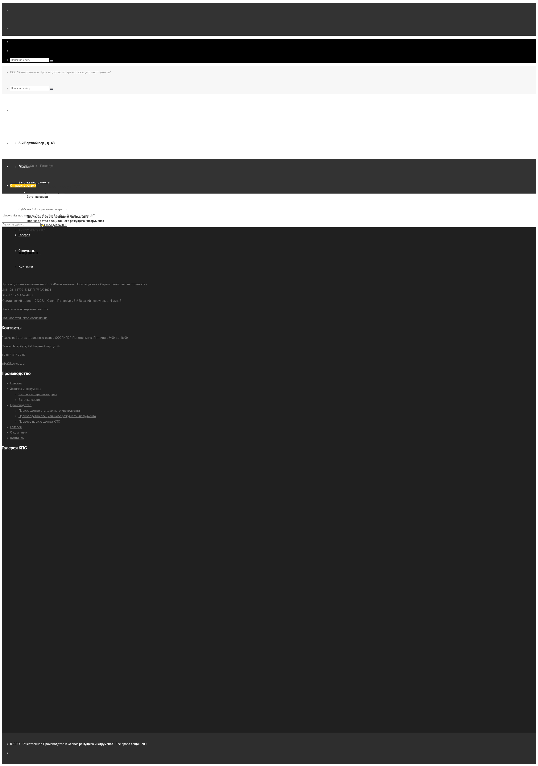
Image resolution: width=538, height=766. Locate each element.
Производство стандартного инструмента (49, 411)
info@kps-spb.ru (13, 363)
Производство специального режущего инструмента (57, 416)
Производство (21, 405)
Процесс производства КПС (39, 421)
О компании (18, 432)
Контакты (17, 438)
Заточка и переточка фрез (37, 394)
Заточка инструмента (25, 389)
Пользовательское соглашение (24, 318)
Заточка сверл (29, 400)
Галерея (16, 427)
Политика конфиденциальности (25, 309)
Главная (16, 383)
